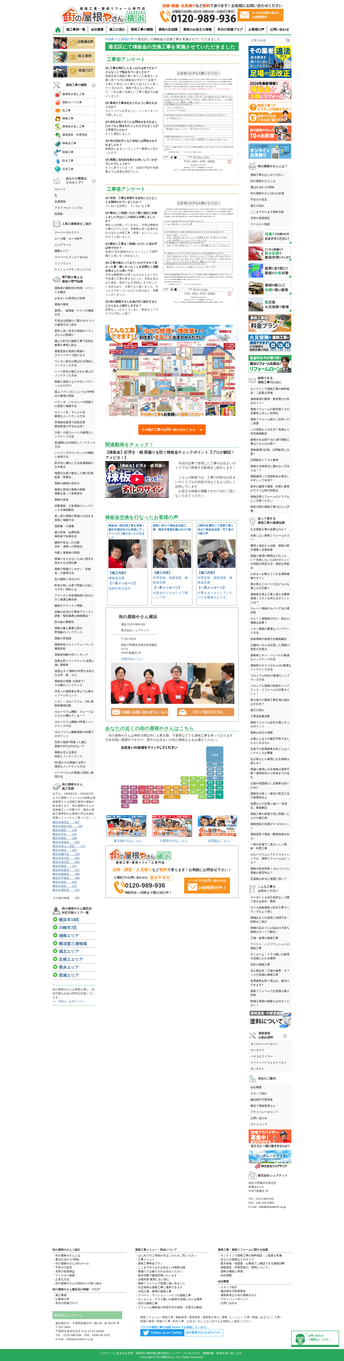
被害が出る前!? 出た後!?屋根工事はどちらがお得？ (269, 441)
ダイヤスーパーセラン (264, 1044)
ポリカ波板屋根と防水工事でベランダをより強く (269, 909)
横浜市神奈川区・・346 (67, 826)
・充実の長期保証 (64, 1271)
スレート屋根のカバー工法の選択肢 (269, 610)
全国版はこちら (219, 841)
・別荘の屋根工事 (146, 1303)
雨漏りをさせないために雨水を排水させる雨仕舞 (74, 560)
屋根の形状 (61, 499)
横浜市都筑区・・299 (66, 874)
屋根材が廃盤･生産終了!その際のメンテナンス (70, 683)
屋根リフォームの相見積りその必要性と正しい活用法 (269, 411)
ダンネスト (257, 1068)
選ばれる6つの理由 (262, 187)
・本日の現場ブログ (65, 1303)
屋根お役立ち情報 (261, 732)
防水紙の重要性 (64, 622)
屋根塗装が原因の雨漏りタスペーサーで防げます (70, 353)
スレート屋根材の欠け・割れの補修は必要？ (269, 620)
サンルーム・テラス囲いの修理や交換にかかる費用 (269, 956)
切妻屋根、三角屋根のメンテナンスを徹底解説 (74, 507)
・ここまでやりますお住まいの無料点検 (160, 1267)
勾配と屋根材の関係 (67, 552)
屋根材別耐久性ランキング (71, 654)
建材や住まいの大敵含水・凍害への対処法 (68, 544)
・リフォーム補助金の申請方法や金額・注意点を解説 (168, 1307)
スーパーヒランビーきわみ (71, 257)
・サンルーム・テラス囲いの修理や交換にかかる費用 (168, 1299)
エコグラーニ (63, 244)
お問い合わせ (279, 29)
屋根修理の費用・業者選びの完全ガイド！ (269, 401)
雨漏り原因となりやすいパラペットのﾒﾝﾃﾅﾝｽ (74, 383)
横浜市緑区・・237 (65, 866)
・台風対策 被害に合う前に (152, 1279)
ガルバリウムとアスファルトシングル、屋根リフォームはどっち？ (269, 858)
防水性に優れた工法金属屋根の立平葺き (74, 464)
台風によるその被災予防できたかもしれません (269, 740)
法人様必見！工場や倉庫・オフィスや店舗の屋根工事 (269, 972)
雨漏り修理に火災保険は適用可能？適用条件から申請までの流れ (269, 773)
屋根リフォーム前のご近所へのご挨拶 (269, 421)
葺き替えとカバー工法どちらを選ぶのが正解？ (269, 586)
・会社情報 (225, 1275)
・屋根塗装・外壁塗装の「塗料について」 (244, 1267)
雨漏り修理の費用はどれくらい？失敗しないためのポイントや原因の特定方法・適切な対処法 (269, 561)
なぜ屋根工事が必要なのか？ (268, 529)
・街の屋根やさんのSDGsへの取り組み (77, 1283)
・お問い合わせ (227, 1303)
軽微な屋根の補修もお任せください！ (269, 1003)
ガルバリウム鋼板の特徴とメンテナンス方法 (74, 723)
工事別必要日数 (260, 716)
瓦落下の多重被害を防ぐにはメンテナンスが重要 (269, 750)
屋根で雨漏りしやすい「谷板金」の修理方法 (73, 570)
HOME (110, 39)
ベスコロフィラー (261, 1056)
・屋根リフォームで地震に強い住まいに (160, 1283)
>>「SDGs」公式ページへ (69, 1001)
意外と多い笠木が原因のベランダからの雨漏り (74, 332)
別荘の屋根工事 (260, 964)
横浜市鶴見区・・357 (66, 822)
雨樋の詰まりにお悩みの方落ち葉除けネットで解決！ (269, 929)
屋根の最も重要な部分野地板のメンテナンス (68, 630)
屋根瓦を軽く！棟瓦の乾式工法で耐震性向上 (269, 795)
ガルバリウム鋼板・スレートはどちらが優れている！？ (74, 713)
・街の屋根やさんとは (66, 1255)
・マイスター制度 (64, 1275)
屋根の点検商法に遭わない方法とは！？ (269, 468)
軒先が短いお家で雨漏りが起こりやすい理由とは (74, 587)
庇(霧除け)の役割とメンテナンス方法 (75, 444)
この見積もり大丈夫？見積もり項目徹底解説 (269, 431)
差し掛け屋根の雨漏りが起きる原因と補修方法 (74, 517)
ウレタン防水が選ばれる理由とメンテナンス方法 (74, 363)
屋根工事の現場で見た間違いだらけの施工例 (269, 815)
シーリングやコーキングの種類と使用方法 (74, 454)
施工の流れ (117, 29)
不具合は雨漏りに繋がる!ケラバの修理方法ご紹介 (74, 322)
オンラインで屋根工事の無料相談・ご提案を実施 (269, 390)
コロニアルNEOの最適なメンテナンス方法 (270, 677)
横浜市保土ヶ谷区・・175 (69, 846)
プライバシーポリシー (264, 1112)
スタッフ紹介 (258, 1093)
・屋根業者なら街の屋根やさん (237, 1295)
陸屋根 (59, 213)
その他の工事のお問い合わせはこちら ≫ (172, 429)
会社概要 (97, 29)
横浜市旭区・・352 (65, 850)
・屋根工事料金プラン (149, 1263)
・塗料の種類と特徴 (230, 1271)
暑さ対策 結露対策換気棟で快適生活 (67, 534)
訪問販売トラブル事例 (264, 460)
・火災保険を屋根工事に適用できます (159, 1287)
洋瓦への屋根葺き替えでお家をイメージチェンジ (74, 693)
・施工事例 (59, 1295)
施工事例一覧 (75, 29)
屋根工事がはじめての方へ (267, 174)
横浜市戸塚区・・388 (66, 878)
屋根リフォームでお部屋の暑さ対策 (269, 993)
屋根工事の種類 (142, 29)
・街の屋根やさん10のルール (71, 1263)
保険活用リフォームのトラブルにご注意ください (269, 498)
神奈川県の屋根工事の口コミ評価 (269, 508)
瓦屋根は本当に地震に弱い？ (268, 878)
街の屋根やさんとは (263, 181)
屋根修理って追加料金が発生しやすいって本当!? (269, 478)
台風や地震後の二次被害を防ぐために (269, 785)
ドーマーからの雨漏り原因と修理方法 (74, 774)
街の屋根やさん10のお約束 (267, 193)
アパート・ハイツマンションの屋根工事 (269, 946)
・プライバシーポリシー (233, 1299)
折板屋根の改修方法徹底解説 (268, 638)
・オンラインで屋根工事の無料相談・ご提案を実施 (250, 1255)
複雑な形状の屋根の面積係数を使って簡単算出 (70, 491)
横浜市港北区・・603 (66, 862)
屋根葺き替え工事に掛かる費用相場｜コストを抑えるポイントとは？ (269, 598)
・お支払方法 (61, 1279)
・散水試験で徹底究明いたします (156, 1275)
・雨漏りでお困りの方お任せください (159, 1271)
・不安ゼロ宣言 (62, 1267)
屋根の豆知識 (168, 29)
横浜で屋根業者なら (263, 1105)
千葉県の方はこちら (173, 841)
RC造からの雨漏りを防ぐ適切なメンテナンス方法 (70, 764)
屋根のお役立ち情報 (197, 29)
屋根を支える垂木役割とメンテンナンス (68, 754)
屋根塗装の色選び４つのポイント (269, 826)
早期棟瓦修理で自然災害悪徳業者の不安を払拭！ (70, 424)
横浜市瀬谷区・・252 (66, 890)
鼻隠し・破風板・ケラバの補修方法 (74, 312)
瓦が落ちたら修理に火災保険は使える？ (269, 761)
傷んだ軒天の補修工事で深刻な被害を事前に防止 (74, 343)
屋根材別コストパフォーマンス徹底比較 (74, 646)
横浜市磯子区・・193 (66, 854)
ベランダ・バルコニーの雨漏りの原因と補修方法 (74, 404)
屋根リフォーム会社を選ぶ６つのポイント (269, 724)
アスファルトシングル (68, 207)
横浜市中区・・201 (65, 834)
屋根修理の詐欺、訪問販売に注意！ (269, 451)
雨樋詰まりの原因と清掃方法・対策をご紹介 (269, 919)
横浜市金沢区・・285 (66, 858)
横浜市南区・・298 (65, 838)
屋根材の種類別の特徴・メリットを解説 (74, 290)
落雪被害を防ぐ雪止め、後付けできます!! (269, 982)
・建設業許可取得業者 (232, 1291)
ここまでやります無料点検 (267, 211)
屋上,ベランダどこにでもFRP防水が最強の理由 (74, 393)
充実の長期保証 (260, 218)
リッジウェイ (63, 263)
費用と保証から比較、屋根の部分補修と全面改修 (269, 547)
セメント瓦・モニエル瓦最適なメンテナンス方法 (70, 414)
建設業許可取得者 (261, 1099)
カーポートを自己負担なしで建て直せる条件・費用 (269, 899)
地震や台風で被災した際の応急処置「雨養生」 (74, 475)
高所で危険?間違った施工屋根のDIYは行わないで (71, 744)
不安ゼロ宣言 (258, 199)
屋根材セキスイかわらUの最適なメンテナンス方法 (270, 667)
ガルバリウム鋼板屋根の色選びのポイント (74, 733)
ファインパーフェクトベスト (268, 1062)
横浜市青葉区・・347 (66, 870)
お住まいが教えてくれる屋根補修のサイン (269, 575)
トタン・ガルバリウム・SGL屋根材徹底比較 (74, 703)
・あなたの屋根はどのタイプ (236, 1259)
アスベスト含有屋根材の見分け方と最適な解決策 (74, 597)
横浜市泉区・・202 (65, 882)
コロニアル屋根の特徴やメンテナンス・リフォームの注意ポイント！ (269, 689)
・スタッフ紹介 (227, 1287)
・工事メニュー (145, 1259)
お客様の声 (256, 29)
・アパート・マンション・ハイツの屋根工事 (163, 1295)
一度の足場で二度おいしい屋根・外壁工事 (268, 846)
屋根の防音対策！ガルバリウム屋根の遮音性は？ (269, 870)
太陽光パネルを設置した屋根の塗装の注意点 (269, 647)
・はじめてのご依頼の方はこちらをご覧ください (165, 1255)
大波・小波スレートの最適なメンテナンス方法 (74, 434)
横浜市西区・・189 (65, 830)
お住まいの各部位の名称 (70, 298)
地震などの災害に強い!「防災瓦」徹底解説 (268, 805)
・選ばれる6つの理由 (66, 1259)
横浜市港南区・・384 (66, 842)
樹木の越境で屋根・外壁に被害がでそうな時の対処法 (269, 488)
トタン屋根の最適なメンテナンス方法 (269, 630)
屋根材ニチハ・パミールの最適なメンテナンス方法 (269, 657)
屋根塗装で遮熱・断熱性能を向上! (269, 836)
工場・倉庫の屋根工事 (264, 938)
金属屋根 (60, 201)
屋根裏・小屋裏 (64, 526)
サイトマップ (258, 1124)
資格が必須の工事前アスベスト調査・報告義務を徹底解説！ (74, 613)
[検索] (288, 40)
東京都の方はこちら (128, 841)
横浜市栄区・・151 (65, 886)
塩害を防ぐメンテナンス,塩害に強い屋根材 (74, 662)
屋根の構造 (61, 304)
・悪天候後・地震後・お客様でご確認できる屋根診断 (251, 1263)
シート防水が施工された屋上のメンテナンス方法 (74, 373)
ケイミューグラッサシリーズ (73, 269)
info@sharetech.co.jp (272, 1206)
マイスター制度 (260, 224)
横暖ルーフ (61, 250)
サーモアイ (257, 1050)
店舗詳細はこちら (132, 658)
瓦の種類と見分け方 (67, 579)
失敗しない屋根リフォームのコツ (269, 537)
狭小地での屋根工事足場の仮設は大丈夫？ (269, 701)
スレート (60, 189)
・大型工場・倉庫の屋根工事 (153, 1291)
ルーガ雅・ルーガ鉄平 (68, 238)
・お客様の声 (61, 1299)
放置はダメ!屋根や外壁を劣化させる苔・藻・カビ (74, 673)
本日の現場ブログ (230, 29)
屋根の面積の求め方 (67, 483)
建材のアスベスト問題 (68, 605)
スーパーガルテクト (67, 232)
